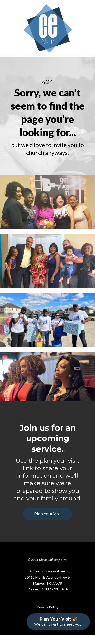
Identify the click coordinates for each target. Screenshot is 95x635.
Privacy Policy (47, 607)
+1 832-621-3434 (54, 589)
